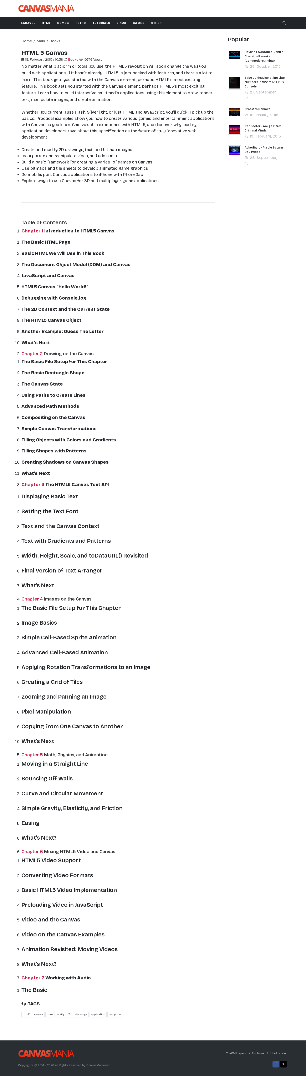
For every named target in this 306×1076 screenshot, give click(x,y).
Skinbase (258, 1053)
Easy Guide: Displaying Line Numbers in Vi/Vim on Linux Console (265, 82)
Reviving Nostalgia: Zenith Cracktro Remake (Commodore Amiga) (264, 56)
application (98, 1014)
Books (73, 59)
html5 (26, 1014)
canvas (38, 1014)
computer (115, 1014)
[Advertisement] (211, 8)
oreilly (61, 1014)
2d (70, 1014)
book (50, 1014)
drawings (81, 1014)
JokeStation (278, 1053)
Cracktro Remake (257, 109)
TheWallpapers (236, 1053)
